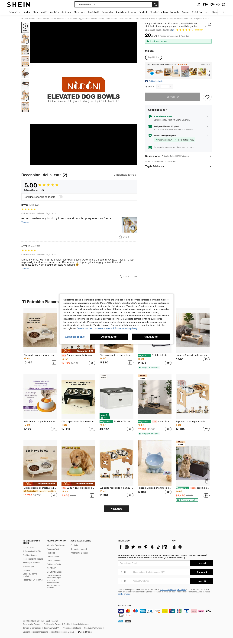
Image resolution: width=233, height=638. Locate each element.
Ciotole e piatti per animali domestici (121, 18)
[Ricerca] (155, 4)
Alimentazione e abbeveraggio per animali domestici (80, 18)
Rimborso (51, 553)
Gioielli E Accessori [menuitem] (200, 12)
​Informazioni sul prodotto (53, 587)
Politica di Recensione (32, 190)
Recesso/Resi (53, 549)
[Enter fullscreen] (134, 162)
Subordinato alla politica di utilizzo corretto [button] (172, 129)
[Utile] (120, 237)
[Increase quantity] (171, 86)
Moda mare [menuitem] (79, 12)
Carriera (26, 570)
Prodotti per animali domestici (42, 18)
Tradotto (25, 222)
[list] (143, 547)
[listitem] (151, 71)
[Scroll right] (224, 12)
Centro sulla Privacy (31, 624)
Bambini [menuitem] (143, 12)
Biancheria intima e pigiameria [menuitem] (164, 12)
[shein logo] (18, 4)
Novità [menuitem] (26, 12)
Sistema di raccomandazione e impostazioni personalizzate (48, 632)
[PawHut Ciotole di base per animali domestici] (116, 396)
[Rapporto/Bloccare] (135, 237)
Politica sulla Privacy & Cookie (173, 589)
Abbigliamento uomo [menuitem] (126, 12)
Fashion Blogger (30, 555)
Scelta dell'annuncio (93, 628)
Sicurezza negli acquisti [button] (165, 135)
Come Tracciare (54, 560)
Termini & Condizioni (32, 628)
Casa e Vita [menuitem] (107, 12)
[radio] (153, 57)
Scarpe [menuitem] (185, 12)
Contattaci (75, 545)
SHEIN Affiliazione (54, 572)
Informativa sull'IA (51, 628)
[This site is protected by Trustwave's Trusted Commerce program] (120, 621)
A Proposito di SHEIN (32, 551)
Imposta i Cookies (80, 624)
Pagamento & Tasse (79, 553)
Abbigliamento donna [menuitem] (60, 12)
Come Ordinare (53, 557)
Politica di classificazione (53, 581)
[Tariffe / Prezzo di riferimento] (158, 36)
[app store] (174, 548)
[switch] (60, 196)
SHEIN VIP (51, 568)
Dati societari (28, 547)
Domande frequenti (79, 549)
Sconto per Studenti (31, 563)
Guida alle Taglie (54, 564)
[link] (205, 4)
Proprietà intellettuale (72, 628)
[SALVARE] (207, 97)
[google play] (180, 548)
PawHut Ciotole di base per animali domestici (116, 421)
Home (24, 18)
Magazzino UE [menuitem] (40, 12)
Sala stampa (28, 566)
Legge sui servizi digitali (30, 575)
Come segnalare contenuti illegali (54, 576)
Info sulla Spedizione (56, 545)
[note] (78, 351)
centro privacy (124, 594)
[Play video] (83, 93)
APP (174, 541)
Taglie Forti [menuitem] (93, 12)
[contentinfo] (165, 613)
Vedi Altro (116, 508)
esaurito (173, 96)
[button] (218, 4)
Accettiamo (124, 606)
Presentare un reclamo (33, 580)
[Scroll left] (220, 12)
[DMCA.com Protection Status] (128, 621)
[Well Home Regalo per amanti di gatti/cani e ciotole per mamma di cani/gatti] (159, 71)
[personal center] (199, 4)
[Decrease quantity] (159, 86)
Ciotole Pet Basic (146, 18)
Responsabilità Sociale (33, 559)
